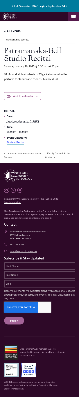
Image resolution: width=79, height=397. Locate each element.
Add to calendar (23, 96)
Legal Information (12, 202)
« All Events (12, 31)
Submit (14, 320)
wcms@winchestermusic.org (23, 251)
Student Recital (15, 142)
